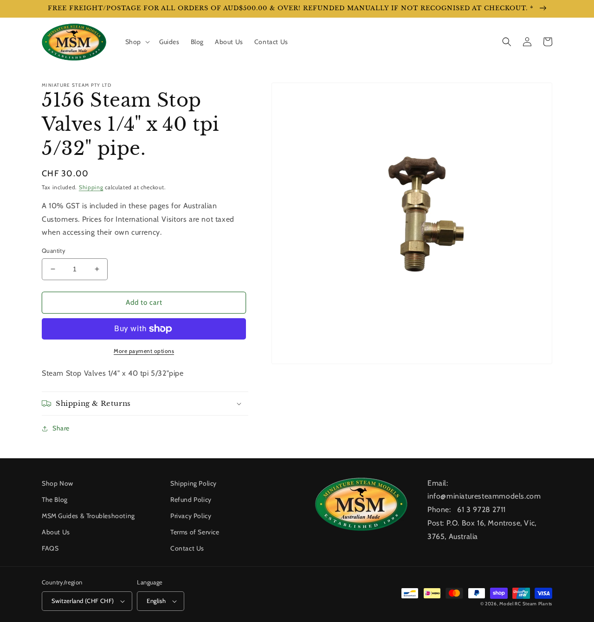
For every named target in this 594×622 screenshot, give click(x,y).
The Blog (55, 499)
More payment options (144, 350)
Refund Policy (191, 499)
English (156, 600)
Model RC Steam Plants (525, 604)
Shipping (91, 187)
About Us (56, 532)
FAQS (50, 548)
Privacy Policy (190, 516)
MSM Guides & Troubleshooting (88, 516)
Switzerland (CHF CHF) (83, 600)
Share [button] (61, 428)
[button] (137, 41)
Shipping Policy (193, 483)
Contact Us (187, 548)
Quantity (53, 250)
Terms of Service (195, 532)
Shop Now (57, 483)
